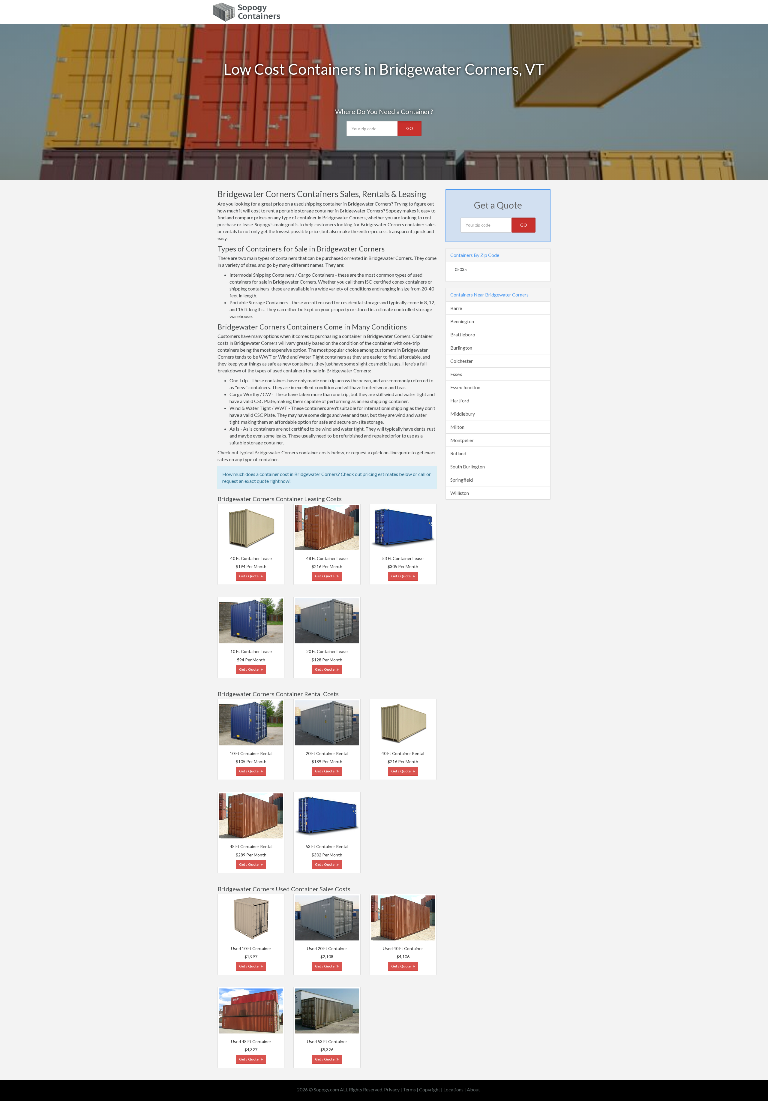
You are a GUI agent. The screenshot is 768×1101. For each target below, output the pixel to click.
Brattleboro (462, 334)
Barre (456, 308)
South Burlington (467, 466)
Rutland (458, 453)
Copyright (429, 1089)
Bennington (462, 321)
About (473, 1089)
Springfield (461, 480)
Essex (456, 374)
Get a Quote (249, 576)
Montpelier (462, 440)
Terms (409, 1089)
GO (409, 128)
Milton (457, 427)
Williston (459, 493)
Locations (453, 1089)
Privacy (392, 1089)
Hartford (459, 400)
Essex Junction (465, 387)
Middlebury (462, 414)
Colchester (461, 361)
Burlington (461, 347)
